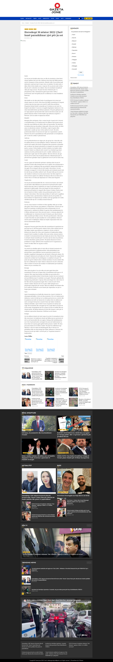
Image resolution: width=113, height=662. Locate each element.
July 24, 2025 (35, 571)
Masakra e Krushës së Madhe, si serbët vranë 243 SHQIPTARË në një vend (85, 401)
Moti (62, 18)
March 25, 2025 (82, 395)
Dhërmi (74, 47)
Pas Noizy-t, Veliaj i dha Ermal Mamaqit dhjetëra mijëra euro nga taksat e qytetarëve (78, 502)
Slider (35, 29)
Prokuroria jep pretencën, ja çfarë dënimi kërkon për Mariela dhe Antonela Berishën (79, 107)
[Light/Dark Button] (80, 18)
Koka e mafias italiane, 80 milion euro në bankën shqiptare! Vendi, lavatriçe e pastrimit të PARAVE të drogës (38, 457)
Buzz (63, 492)
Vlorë (73, 34)
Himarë (74, 41)
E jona (22, 18)
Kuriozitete (46, 18)
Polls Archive (73, 77)
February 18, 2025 (71, 504)
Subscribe (89, 18)
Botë (39, 18)
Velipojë (74, 59)
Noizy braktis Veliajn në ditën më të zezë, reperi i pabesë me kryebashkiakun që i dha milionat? (79, 512)
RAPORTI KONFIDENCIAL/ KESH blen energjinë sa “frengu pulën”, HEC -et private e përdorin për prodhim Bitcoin (74, 434)
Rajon (34, 18)
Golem (74, 63)
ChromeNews (74, 660)
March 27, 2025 (58, 379)
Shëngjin (74, 66)
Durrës (74, 37)
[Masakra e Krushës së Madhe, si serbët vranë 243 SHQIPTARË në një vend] (73, 402)
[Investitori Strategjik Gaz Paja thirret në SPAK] (74, 481)
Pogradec (74, 50)
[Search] (83, 18)
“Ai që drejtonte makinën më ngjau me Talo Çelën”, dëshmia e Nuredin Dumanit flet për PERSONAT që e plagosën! (79, 114)
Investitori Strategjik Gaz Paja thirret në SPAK (73, 495)
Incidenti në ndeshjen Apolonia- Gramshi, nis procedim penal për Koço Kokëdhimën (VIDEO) (61, 374)
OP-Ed (52, 18)
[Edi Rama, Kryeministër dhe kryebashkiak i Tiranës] (39, 423)
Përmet (74, 56)
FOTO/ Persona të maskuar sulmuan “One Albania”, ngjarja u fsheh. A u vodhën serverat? (79, 101)
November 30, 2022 (28, 38)
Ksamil (74, 44)
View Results (81, 75)
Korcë (73, 53)
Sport (57, 18)
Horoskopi (68, 18)
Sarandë (74, 69)
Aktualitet (29, 18)
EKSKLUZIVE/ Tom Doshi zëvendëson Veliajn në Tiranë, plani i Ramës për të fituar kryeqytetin (73, 457)
